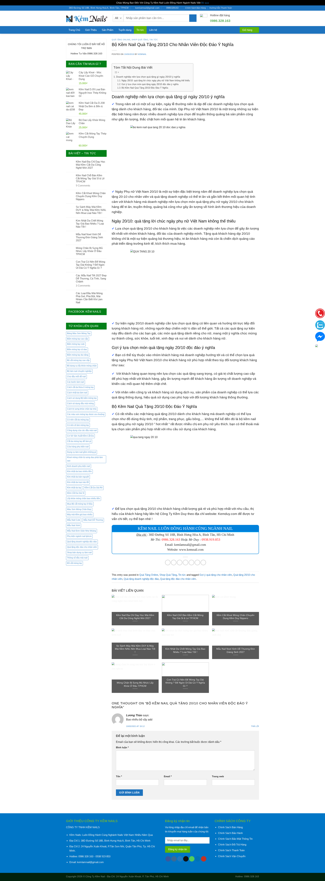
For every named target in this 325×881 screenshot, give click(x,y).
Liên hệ (153, 29)
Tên (119, 776)
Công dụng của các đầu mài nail (82, 430)
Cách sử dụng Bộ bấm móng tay (82, 398)
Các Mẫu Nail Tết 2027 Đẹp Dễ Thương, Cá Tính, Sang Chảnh (91, 278)
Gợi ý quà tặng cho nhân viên (215, 574)
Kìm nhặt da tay (74, 487)
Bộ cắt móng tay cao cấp (78, 360)
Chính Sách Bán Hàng (195, 8)
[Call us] (248, 8)
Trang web (218, 776)
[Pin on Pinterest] (185, 562)
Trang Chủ (74, 29)
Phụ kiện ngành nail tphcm (79, 536)
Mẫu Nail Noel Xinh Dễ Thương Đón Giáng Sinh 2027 (89, 237)
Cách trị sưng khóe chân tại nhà (81, 409)
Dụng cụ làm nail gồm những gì (81, 452)
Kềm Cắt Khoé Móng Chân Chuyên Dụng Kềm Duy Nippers (91, 196)
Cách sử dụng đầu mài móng (80, 403)
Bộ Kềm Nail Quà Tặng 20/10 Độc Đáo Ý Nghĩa (145, 88)
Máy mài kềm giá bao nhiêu (79, 514)
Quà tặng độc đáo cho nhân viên (82, 547)
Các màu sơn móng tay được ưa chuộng (85, 414)
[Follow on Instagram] (238, 8)
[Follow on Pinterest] (251, 8)
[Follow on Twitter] (242, 8)
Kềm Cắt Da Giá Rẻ (93, 487)
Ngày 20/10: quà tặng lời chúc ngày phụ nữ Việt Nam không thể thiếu (156, 80)
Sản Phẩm (107, 29)
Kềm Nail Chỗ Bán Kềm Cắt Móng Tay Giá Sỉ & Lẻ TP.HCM (90, 178)
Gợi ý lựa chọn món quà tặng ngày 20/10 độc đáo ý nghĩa (150, 84)
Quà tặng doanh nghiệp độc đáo (82, 541)
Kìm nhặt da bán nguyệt (78, 477)
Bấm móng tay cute (76, 344)
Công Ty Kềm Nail (95, 876)
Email (168, 776)
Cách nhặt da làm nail (77, 392)
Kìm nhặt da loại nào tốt (78, 482)
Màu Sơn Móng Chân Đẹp (79, 509)
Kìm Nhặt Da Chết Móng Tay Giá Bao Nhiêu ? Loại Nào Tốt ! (90, 223)
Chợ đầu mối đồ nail (76, 376)
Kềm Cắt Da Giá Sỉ (75, 493)
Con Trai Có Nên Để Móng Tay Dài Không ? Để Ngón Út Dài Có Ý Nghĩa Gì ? (90, 264)
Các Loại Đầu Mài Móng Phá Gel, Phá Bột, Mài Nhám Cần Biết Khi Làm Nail (89, 298)
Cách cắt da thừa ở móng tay (80, 387)
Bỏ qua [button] (205, 2)
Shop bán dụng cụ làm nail (79, 552)
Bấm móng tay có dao (77, 349)
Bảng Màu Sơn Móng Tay (78, 333)
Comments (83, 185)
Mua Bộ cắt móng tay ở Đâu (80, 504)
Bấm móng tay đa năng (77, 355)
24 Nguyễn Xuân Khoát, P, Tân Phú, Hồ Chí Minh (142, 876)
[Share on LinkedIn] (197, 562)
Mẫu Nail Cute (73, 520)
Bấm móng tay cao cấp (77, 339)
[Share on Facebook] (167, 562)
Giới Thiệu (91, 29)
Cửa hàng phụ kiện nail (78, 446)
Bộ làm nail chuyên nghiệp (79, 371)
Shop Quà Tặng (140, 40)
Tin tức (140, 29)
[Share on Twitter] (173, 562)
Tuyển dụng (124, 29)
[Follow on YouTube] (257, 8)
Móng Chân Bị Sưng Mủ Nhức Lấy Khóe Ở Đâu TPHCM (89, 251)
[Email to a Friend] (179, 562)
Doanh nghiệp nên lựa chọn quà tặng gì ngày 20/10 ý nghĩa (148, 76)
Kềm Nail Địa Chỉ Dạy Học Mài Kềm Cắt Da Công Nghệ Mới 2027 (90, 164)
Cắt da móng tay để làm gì (79, 441)
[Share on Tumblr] (203, 562)
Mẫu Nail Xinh (73, 525)
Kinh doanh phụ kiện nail (78, 466)
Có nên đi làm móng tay (78, 425)
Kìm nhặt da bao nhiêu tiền (79, 471)
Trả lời (255, 726)
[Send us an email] (245, 8)
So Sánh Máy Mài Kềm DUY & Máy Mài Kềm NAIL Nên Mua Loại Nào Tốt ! (91, 209)
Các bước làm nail (75, 382)
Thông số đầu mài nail (77, 558)
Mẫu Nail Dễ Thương (93, 520)
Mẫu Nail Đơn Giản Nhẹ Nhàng (81, 531)
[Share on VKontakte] (191, 562)
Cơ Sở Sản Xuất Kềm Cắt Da (80, 436)
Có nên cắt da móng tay (78, 420)
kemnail (142, 54)
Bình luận (122, 747)
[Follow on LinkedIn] (254, 8)
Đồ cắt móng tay (74, 563)
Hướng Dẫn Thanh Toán (220, 8)
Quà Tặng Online (121, 40)
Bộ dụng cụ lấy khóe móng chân (82, 366)
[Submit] (193, 18)
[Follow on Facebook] (235, 8)
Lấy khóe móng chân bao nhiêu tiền (83, 498)
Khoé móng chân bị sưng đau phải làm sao (85, 459)
